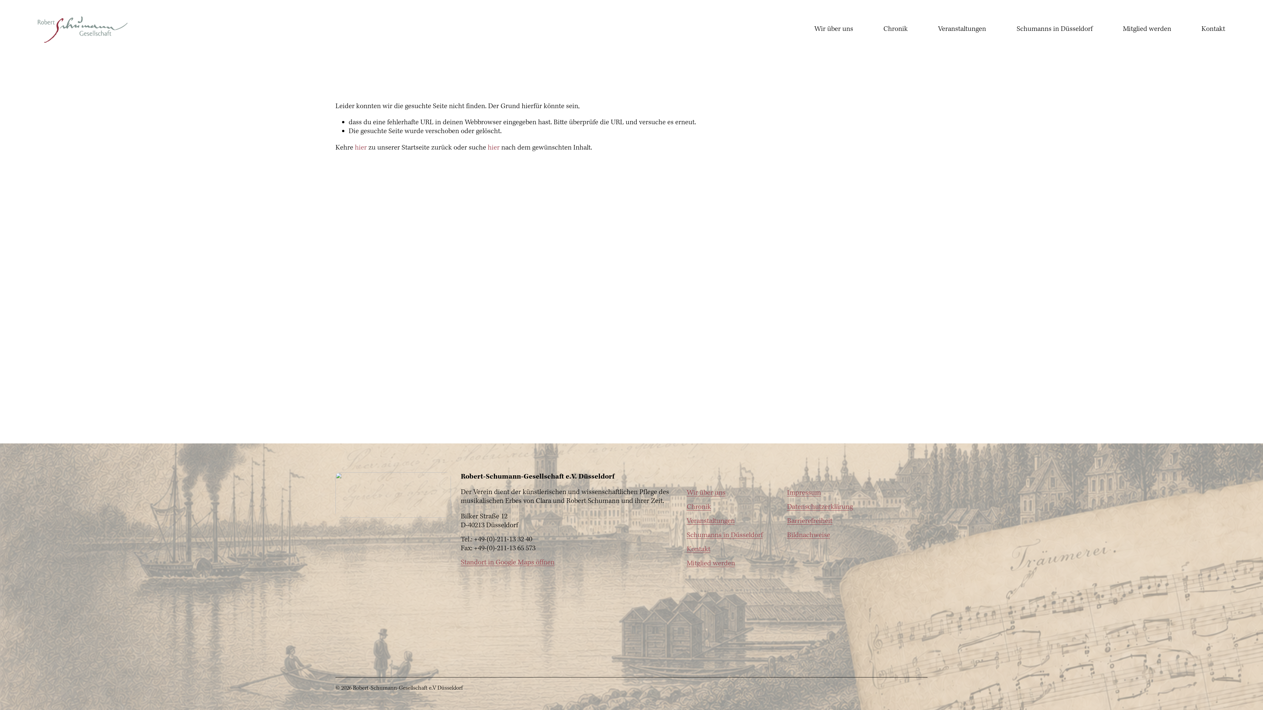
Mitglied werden (1147, 29)
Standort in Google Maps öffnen (508, 562)
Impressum (804, 493)
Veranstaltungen (962, 29)
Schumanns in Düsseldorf (1055, 29)
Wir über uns (833, 29)
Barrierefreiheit (809, 521)
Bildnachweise (808, 535)
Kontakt (1213, 29)
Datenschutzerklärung (820, 507)
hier (361, 148)
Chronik (895, 29)
